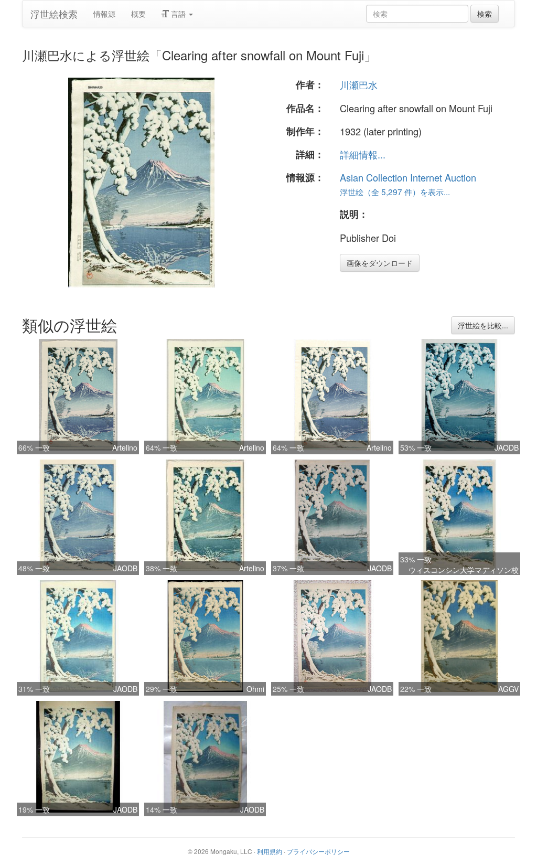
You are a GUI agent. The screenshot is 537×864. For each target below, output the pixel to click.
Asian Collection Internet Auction (408, 177)
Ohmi (255, 689)
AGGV (508, 689)
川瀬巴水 (359, 84)
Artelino (124, 447)
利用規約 (269, 851)
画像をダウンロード (380, 263)
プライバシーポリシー (318, 851)
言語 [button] (178, 13)
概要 (138, 13)
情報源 (104, 13)
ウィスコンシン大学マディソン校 (464, 569)
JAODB (507, 447)
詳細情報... (362, 154)
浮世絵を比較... (483, 325)
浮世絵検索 (54, 13)
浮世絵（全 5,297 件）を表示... (395, 191)
